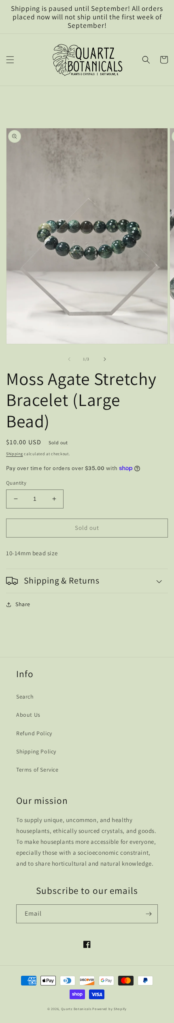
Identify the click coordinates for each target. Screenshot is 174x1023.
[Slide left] (69, 359)
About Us (28, 714)
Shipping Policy (36, 751)
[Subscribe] (148, 913)
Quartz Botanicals (76, 1008)
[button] (10, 60)
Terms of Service (37, 769)
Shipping (14, 453)
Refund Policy (34, 733)
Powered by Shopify (109, 1008)
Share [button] (22, 604)
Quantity (16, 482)
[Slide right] (105, 359)
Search (25, 696)
